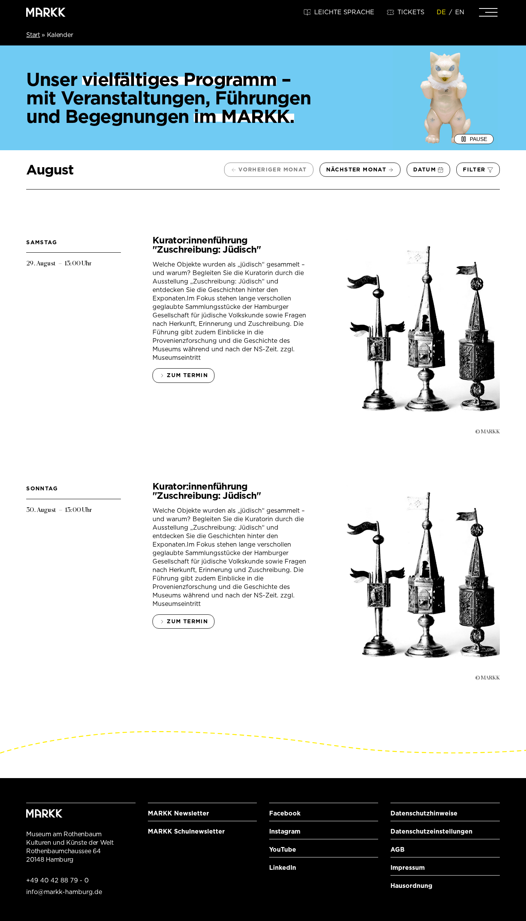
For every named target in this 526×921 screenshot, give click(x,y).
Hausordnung (411, 885)
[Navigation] (488, 12)
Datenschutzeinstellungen (431, 831)
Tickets (410, 12)
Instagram (284, 831)
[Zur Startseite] (45, 12)
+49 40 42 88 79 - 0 (57, 880)
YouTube (282, 849)
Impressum (407, 867)
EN (459, 12)
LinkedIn (282, 867)
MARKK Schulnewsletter (186, 831)
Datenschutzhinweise (423, 813)
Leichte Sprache (344, 12)
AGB (397, 849)
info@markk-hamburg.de (64, 892)
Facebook (284, 813)
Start (33, 35)
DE (441, 12)
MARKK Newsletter (178, 813)
